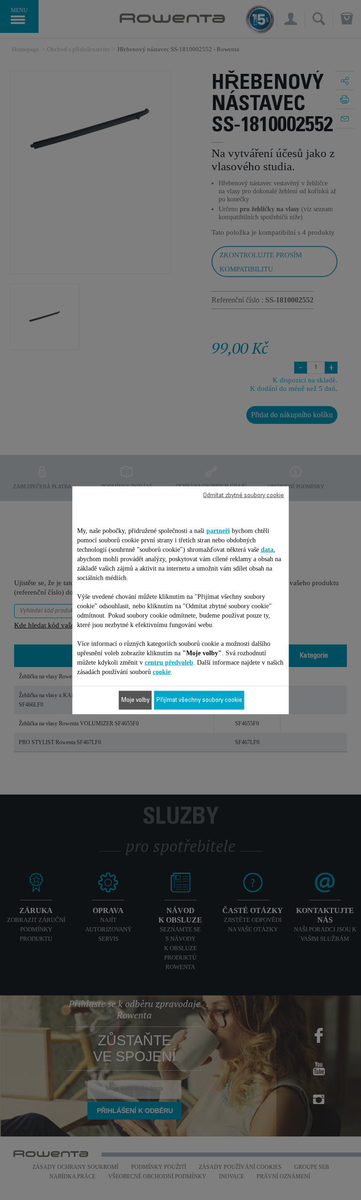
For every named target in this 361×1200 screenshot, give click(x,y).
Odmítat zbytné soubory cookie (243, 495)
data (267, 549)
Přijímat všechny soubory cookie (199, 700)
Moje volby (135, 700)
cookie (162, 671)
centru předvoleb (169, 662)
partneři (218, 530)
